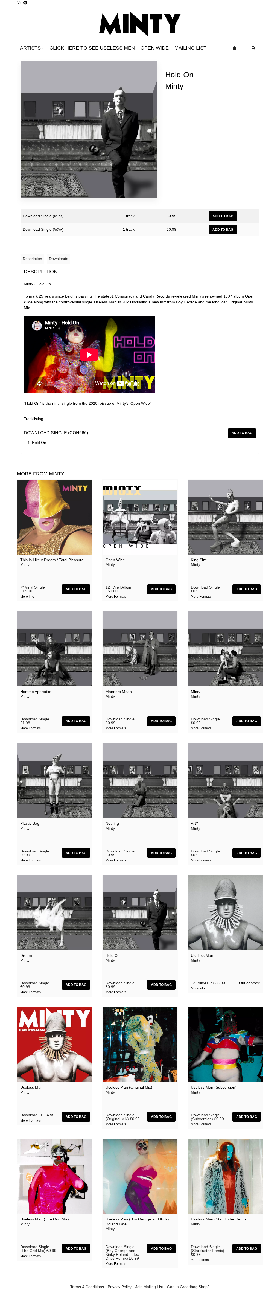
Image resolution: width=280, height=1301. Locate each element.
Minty (174, 86)
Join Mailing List (149, 1287)
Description (32, 258)
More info (27, 596)
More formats (116, 596)
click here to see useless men (92, 48)
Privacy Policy (120, 1287)
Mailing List (190, 48)
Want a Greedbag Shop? (188, 1287)
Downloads (58, 258)
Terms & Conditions (87, 1287)
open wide (155, 48)
